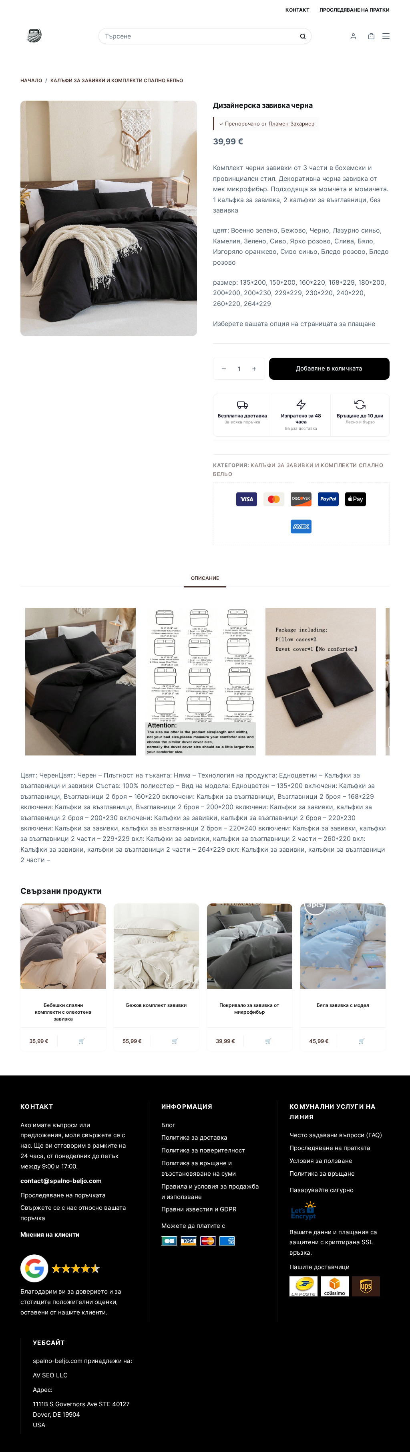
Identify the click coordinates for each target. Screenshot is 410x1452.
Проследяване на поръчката (63, 1195)
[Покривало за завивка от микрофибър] (249, 946)
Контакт (297, 10)
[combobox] (200, 36)
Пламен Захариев (291, 123)
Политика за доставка (194, 1137)
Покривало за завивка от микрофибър (249, 1008)
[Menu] (386, 36)
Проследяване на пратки (355, 10)
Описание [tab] (205, 578)
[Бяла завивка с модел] (343, 946)
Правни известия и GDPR (199, 1209)
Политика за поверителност (203, 1150)
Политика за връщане (322, 1173)
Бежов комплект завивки (156, 1005)
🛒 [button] (81, 1041)
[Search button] (302, 36)
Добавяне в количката (329, 368)
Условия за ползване (320, 1160)
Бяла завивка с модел (343, 1005)
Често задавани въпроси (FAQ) (335, 1135)
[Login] (353, 36)
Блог (168, 1125)
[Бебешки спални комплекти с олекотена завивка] (63, 946)
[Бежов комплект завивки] (156, 946)
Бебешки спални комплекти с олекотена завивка (63, 1012)
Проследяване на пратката (329, 1148)
